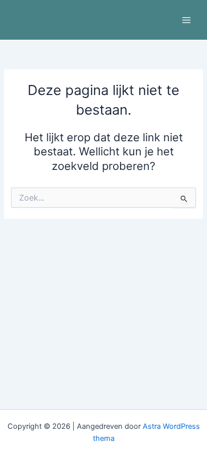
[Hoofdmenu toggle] (186, 20)
